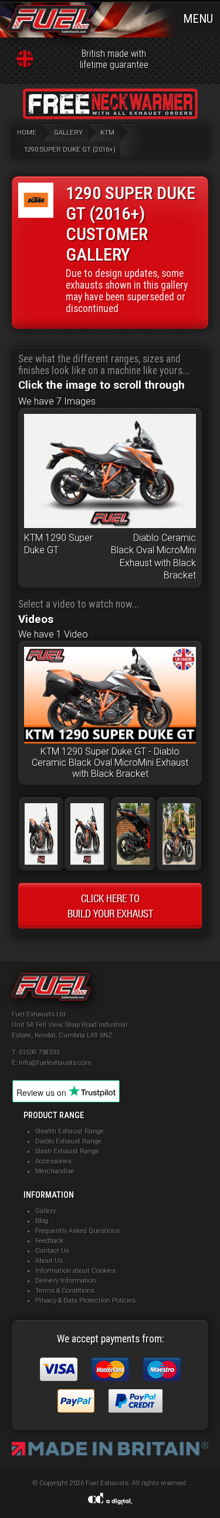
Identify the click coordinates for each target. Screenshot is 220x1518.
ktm (107, 132)
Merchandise (55, 1171)
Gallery (45, 1211)
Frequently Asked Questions (77, 1231)
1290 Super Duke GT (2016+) (70, 149)
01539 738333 (39, 1052)
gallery (68, 132)
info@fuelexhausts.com (55, 1063)
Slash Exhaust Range (67, 1151)
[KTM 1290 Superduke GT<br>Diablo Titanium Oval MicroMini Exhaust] (179, 861)
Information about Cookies (75, 1270)
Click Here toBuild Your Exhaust (110, 906)
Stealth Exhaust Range (69, 1131)
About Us (49, 1261)
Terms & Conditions (64, 1290)
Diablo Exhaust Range (68, 1141)
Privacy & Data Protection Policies (85, 1300)
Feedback (49, 1241)
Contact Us (52, 1251)
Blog (41, 1221)
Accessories (53, 1161)
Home (26, 132)
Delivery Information (65, 1280)
